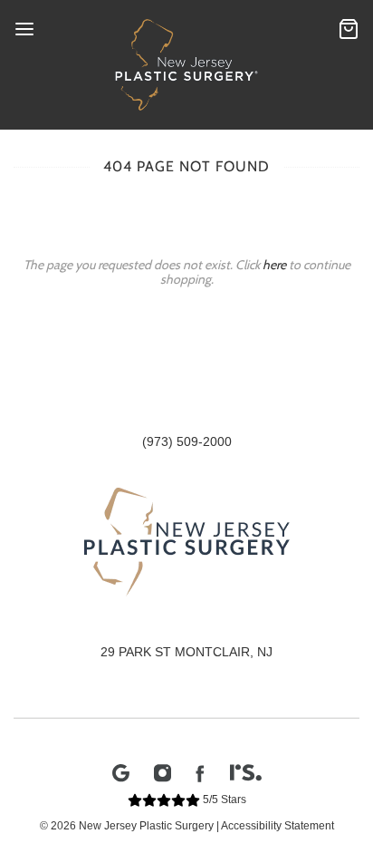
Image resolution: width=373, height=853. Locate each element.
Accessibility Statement (277, 825)
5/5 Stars (223, 799)
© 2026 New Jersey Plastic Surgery (127, 825)
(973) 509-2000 (187, 441)
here (274, 265)
